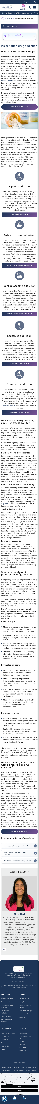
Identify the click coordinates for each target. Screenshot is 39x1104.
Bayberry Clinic (19, 1067)
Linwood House (7, 1070)
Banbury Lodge (7, 1067)
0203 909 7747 (20, 982)
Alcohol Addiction (7, 999)
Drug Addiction (6, 1002)
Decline (19, 1090)
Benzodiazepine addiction (18, 314)
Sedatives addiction (18, 364)
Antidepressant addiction (18, 265)
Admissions (5, 1043)
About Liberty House (8, 1033)
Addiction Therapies (26, 1011)
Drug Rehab (24, 1002)
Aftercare (23, 1017)
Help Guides (28, 2)
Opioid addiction (18, 214)
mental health (7, 80)
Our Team (4, 1039)
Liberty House (31, 1067)
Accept (19, 1086)
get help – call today (19, 107)
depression (6, 504)
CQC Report (5, 1036)
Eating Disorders (6, 1016)
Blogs (35, 2)
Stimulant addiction (18, 412)
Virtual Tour (24, 1051)
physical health (9, 405)
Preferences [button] (9, 1084)
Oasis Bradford (19, 1070)
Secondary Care (25, 1014)
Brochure (23, 1054)
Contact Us (23, 1033)
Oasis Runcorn (31, 1070)
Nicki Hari (19, 914)
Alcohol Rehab (24, 999)
